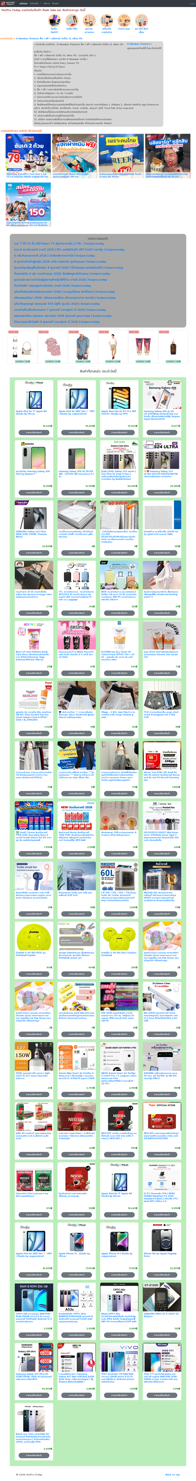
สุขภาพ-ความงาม (89, 30)
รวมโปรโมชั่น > (8, 38)
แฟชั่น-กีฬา (71, 29)
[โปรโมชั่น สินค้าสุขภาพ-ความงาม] (89, 20)
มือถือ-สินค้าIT (54, 30)
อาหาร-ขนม (124, 29)
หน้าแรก (24, 3)
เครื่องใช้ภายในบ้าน (107, 30)
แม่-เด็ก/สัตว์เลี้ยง (141, 30)
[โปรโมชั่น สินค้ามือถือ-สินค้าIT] (54, 20)
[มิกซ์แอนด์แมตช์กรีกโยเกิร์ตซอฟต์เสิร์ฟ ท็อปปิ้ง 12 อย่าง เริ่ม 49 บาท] (121, 162)
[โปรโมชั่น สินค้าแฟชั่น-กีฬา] (71, 20)
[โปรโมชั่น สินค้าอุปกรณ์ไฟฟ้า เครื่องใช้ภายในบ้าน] (106, 20)
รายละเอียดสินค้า (34, 432)
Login (192, 3)
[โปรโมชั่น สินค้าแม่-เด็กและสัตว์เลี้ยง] (141, 20)
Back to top (173, 1474)
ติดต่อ (55, 3)
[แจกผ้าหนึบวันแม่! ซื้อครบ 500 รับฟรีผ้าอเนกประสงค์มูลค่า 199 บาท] (74, 162)
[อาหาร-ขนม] (124, 20)
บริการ (46, 3)
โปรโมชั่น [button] (34, 3)
